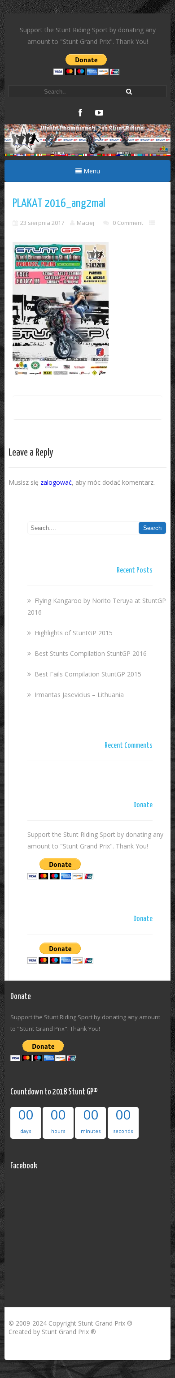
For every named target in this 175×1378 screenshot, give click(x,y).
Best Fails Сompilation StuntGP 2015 (88, 674)
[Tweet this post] (53, 410)
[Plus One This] (115, 410)
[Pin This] (129, 410)
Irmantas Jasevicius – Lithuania (79, 694)
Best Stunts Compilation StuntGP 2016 (91, 653)
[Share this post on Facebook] (42, 410)
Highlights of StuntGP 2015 (74, 633)
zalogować (56, 482)
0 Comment (128, 223)
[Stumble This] (100, 410)
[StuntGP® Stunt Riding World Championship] (87, 153)
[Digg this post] (84, 410)
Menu (91, 171)
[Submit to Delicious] (68, 410)
